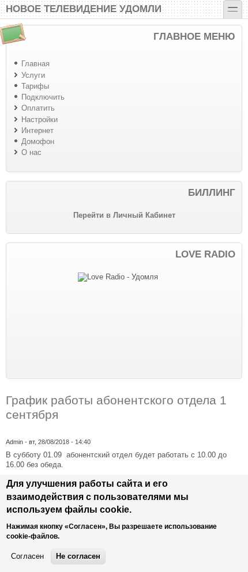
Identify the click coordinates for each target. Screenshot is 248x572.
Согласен (27, 556)
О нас (31, 152)
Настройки (39, 119)
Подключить (43, 97)
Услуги (33, 75)
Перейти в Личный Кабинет (124, 215)
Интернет (37, 130)
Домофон (37, 141)
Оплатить (38, 108)
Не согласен (78, 556)
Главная (35, 63)
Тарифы (35, 86)
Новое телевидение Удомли (83, 8)
